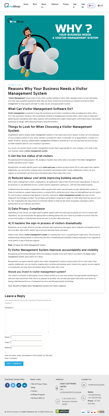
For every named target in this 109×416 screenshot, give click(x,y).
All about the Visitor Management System (29, 245)
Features (54, 4)
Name (8, 337)
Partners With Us (37, 398)
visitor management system (41, 135)
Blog (35, 4)
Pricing (65, 4)
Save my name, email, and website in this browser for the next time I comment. (28, 356)
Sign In (75, 5)
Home (26, 4)
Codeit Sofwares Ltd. (29, 412)
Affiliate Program (38, 395)
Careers (34, 391)
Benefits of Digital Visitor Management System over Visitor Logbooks (39, 286)
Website (8, 347)
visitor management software (46, 141)
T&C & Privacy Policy (39, 384)
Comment (9, 308)
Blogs (33, 387)
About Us (43, 5)
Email (7, 342)
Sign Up (83, 5)
